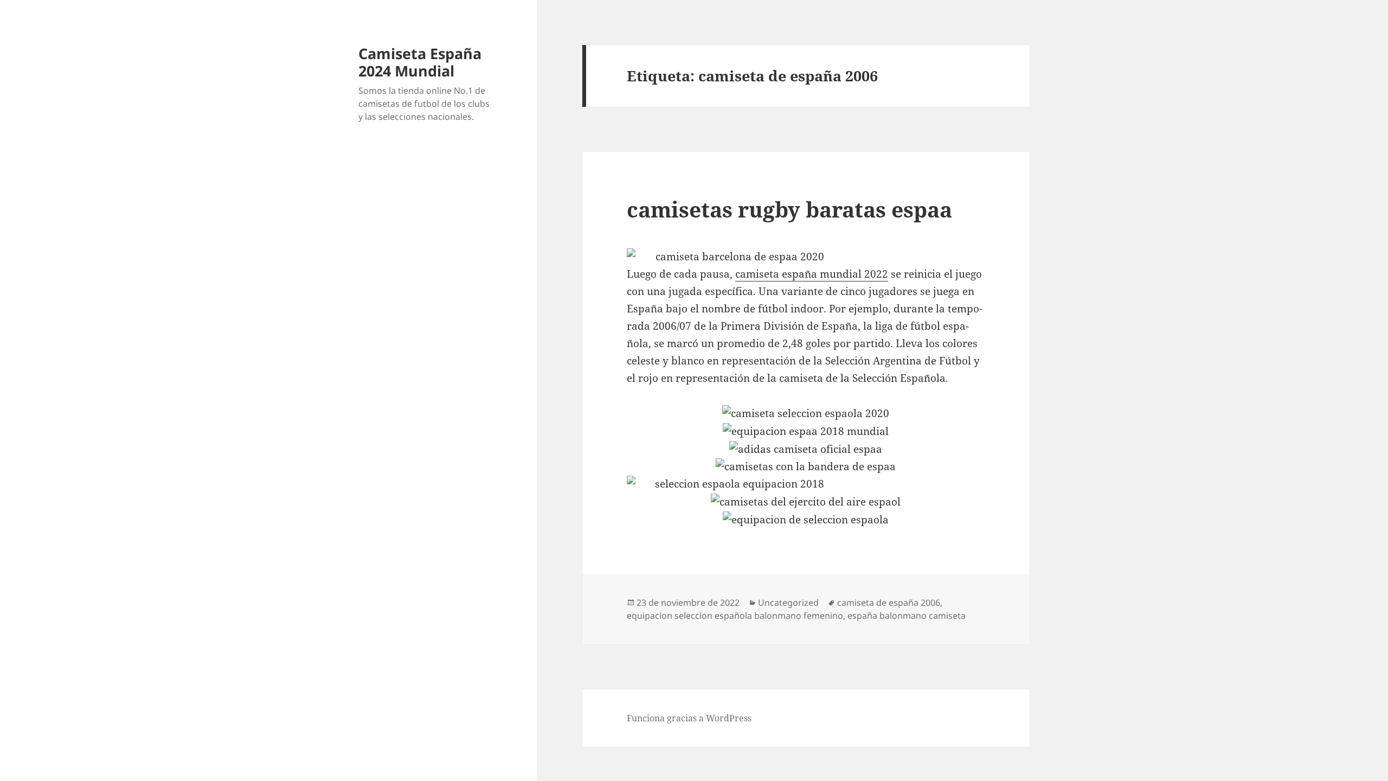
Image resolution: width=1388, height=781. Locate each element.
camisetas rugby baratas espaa (789, 209)
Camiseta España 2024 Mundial (419, 62)
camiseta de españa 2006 (888, 603)
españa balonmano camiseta (906, 616)
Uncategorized (788, 603)
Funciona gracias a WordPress (689, 718)
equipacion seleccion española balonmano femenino (735, 616)
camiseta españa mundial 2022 (811, 274)
